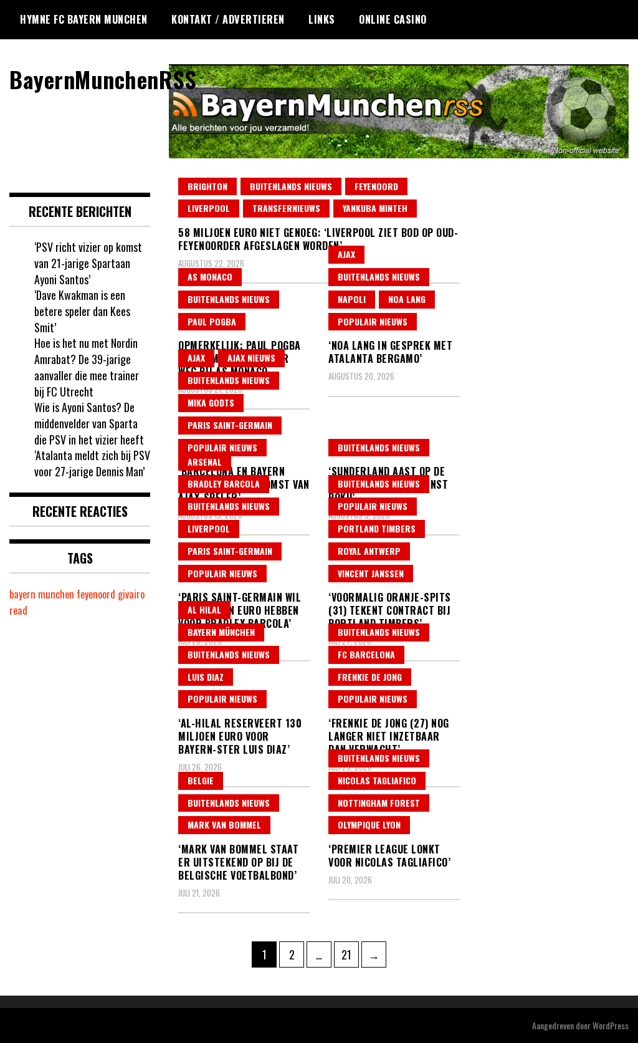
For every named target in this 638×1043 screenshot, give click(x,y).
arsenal (205, 461)
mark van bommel (224, 824)
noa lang (407, 298)
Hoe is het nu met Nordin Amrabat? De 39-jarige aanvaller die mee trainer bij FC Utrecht (86, 367)
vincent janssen (371, 573)
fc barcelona (366, 654)
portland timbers (377, 528)
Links (321, 19)
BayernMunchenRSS (102, 78)
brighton (207, 186)
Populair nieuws (372, 321)
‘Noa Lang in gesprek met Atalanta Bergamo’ (390, 352)
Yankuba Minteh (375, 207)
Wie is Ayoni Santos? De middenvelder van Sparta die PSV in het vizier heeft (89, 423)
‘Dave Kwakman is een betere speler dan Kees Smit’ (82, 311)
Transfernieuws (286, 207)
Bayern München (221, 631)
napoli (352, 298)
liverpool (209, 207)
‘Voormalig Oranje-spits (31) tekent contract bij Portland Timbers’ (389, 610)
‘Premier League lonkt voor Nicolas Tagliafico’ (389, 856)
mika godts (211, 402)
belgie (201, 780)
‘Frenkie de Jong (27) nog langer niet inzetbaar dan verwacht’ (388, 736)
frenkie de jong (370, 676)
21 (350, 954)
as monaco (210, 276)
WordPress (611, 1025)
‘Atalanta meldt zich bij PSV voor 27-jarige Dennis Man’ (92, 463)
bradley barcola (224, 483)
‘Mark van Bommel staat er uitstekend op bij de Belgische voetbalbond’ (238, 862)
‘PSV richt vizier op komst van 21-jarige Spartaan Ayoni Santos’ (88, 263)
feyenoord (96, 594)
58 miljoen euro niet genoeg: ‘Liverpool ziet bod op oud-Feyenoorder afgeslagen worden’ (318, 239)
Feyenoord (376, 186)
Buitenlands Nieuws (291, 186)
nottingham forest (379, 802)
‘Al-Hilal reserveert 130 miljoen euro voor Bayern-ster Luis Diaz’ (240, 736)
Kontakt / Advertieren (228, 19)
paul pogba (212, 321)
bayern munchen (41, 594)
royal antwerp (369, 550)
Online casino (393, 19)
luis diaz (206, 676)
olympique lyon (369, 824)
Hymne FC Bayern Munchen (84, 19)
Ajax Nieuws (251, 357)
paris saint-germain (230, 424)
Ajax (346, 254)
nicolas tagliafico (377, 780)
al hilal (204, 609)
